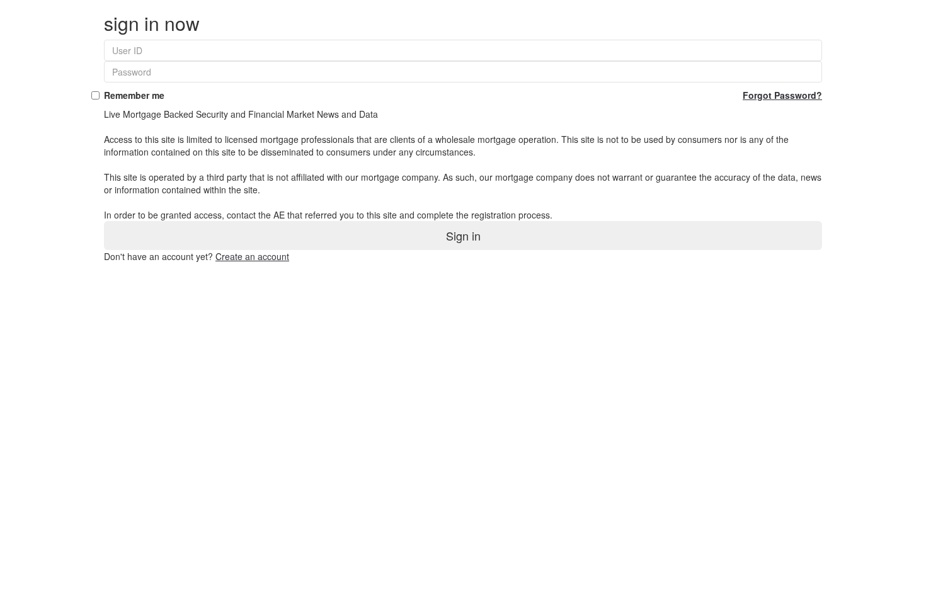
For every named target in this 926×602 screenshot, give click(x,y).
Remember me (463, 95)
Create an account (252, 256)
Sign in (463, 235)
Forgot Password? (782, 95)
